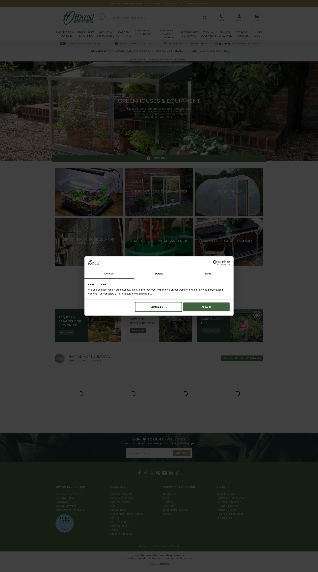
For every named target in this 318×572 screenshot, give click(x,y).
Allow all (206, 306)
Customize (156, 306)
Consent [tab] (109, 273)
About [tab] (208, 273)
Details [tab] (159, 273)
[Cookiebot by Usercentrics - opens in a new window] (215, 262)
